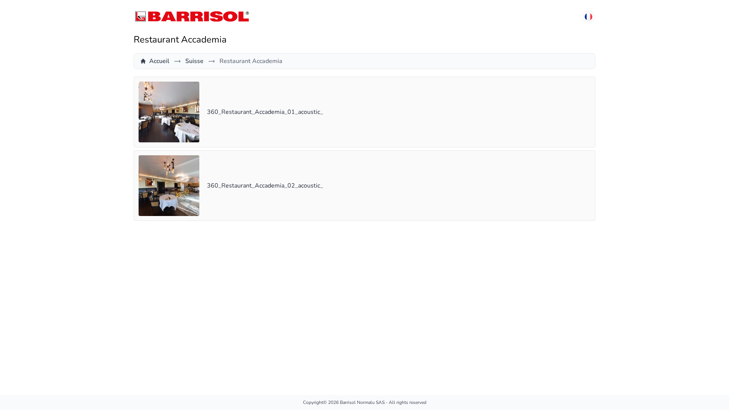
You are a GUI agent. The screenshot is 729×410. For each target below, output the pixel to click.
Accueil (159, 61)
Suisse (194, 61)
